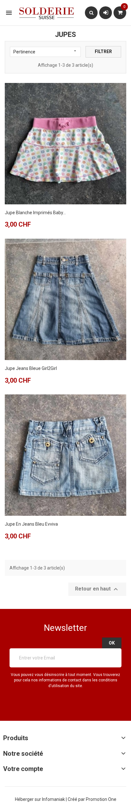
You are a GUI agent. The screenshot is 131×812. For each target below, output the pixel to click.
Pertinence (45, 51)
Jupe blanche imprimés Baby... (35, 212)
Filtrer (103, 51)
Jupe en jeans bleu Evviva (31, 524)
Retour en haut (97, 589)
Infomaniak (54, 799)
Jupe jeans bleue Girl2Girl (31, 368)
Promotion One (101, 799)
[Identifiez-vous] (105, 12)
